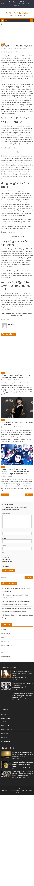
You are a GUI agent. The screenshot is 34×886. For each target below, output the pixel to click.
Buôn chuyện (6, 634)
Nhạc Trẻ (4, 653)
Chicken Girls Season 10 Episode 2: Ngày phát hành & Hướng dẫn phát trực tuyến (22, 695)
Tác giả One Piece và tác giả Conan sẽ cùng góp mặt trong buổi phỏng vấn (15, 376)
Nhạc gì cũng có (7, 645)
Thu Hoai (16, 48)
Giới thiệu (5, 4)
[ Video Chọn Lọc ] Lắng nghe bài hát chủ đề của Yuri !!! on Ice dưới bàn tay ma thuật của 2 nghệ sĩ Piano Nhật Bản (16, 471)
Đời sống (4, 637)
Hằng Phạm (15, 758)
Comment (6, 514)
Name (4, 531)
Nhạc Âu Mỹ (5, 641)
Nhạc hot (5, 649)
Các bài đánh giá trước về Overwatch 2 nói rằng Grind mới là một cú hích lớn (6, 495)
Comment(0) (25, 48)
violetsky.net (23, 788)
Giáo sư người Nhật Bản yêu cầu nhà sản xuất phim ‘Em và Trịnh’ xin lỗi (22, 673)
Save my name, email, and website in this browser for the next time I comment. (7, 560)
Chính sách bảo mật (14, 4)
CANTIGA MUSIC (17, 13)
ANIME (2, 44)
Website (4, 545)
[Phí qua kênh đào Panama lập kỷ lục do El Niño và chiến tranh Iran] (6, 754)
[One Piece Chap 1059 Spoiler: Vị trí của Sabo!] (6, 686)
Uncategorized (6, 657)
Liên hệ (17, 6)
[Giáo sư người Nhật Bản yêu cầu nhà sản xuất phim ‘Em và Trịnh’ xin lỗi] (6, 674)
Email (4, 538)
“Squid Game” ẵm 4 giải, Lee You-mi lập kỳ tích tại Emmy (17, 423)
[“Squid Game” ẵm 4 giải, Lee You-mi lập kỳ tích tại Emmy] (17, 407)
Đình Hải (26, 777)
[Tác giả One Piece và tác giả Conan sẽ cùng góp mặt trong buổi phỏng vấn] (17, 354)
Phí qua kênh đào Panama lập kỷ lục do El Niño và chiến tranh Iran (17, 589)
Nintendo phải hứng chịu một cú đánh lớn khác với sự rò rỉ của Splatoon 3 (30, 495)
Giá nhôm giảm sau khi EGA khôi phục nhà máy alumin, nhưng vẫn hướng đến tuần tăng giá (16, 603)
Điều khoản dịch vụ (27, 4)
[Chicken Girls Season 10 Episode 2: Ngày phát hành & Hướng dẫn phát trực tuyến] (6, 697)
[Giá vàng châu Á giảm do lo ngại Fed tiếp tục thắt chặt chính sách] (6, 764)
